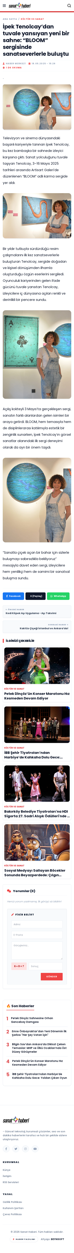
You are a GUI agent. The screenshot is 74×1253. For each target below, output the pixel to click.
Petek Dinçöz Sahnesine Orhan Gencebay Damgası (32, 1020)
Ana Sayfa (10, 19)
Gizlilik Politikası (12, 1202)
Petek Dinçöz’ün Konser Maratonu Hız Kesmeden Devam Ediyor (37, 1062)
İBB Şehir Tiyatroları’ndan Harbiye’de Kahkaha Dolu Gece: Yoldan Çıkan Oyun (39, 1076)
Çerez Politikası (12, 1214)
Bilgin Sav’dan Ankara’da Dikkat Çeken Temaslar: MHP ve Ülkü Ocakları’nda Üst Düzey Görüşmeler (39, 1048)
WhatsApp (60, 596)
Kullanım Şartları (13, 1208)
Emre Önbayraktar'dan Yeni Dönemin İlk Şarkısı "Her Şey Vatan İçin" (39, 1033)
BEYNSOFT (57, 1239)
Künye (6, 1170)
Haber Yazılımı (25, 1239)
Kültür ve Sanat (32, 19)
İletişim (7, 1176)
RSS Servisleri (11, 1182)
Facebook (15, 596)
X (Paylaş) (36, 596)
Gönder (51, 976)
